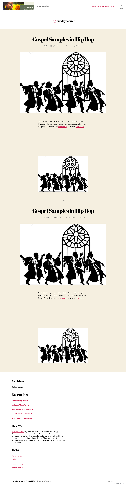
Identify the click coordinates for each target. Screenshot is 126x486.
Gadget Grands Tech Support (100, 6)
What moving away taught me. (22, 409)
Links (112, 6)
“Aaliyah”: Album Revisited (21, 405)
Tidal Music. (80, 127)
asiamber (46, 217)
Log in (14, 459)
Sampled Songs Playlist (20, 401)
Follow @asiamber (18, 432)
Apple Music (62, 127)
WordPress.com (17, 468)
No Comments (68, 46)
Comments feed (17, 465)
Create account (17, 456)
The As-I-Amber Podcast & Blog (25, 481)
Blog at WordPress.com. (44, 481)
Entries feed (16, 462)
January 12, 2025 (58, 217)
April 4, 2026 (56, 46)
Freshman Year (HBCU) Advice (22, 418)
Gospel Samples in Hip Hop (63, 39)
